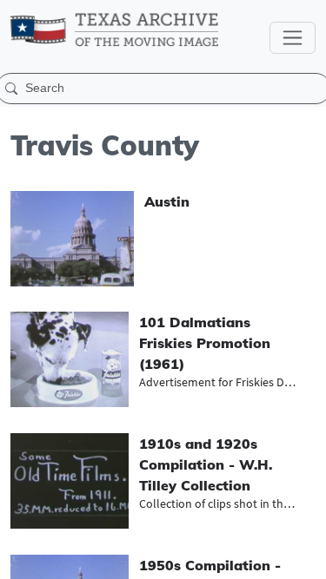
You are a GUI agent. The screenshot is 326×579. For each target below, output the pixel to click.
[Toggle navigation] (292, 38)
